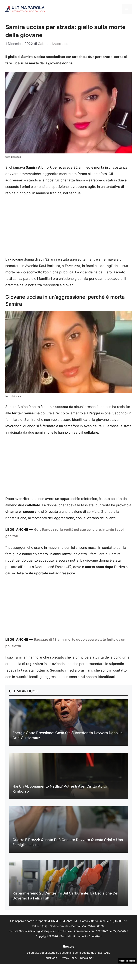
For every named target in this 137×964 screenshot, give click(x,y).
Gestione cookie (127, 961)
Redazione (50, 958)
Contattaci (95, 936)
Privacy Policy (68, 958)
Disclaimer (86, 958)
